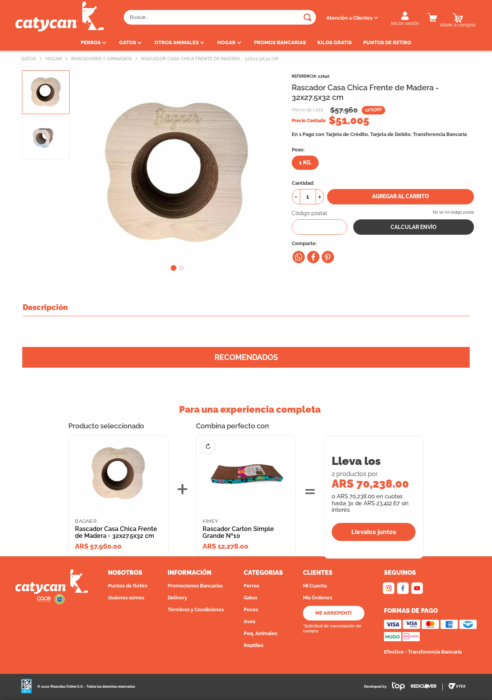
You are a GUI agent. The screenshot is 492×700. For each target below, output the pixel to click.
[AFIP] (26, 687)
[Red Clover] (427, 686)
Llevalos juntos (373, 532)
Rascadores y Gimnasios (101, 58)
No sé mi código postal (453, 212)
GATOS (28, 58)
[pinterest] (328, 257)
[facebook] (313, 257)
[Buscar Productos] (307, 17)
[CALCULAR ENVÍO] (413, 227)
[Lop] (396, 687)
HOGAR (53, 58)
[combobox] (220, 17)
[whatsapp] (299, 257)
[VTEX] (457, 687)
